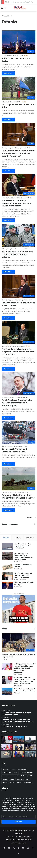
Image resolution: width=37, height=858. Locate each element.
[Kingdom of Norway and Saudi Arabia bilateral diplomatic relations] (7, 576)
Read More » (8, 73)
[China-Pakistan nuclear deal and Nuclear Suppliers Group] (7, 691)
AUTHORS (20, 840)
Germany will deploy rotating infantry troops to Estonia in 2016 (18, 496)
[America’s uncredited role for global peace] (30, 739)
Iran (4, 776)
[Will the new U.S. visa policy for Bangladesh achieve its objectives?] (30, 754)
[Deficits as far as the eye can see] (7, 567)
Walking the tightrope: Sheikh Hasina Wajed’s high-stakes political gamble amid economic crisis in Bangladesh (24, 668)
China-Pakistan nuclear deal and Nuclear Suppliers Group (24, 690)
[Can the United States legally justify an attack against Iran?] (7, 546)
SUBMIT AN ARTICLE (25, 837)
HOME (7, 837)
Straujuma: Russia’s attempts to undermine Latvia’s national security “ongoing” (18, 153)
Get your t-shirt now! (18, 593)
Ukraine (19, 782)
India (15, 772)
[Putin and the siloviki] (18, 754)
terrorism (5, 782)
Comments (30, 538)
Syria (27, 779)
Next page (29, 517)
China (13, 769)
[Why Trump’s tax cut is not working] (7, 585)
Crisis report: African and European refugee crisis (14, 450)
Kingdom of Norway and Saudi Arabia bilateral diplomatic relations (23, 575)
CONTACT (28, 840)
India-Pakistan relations (26, 772)
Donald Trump (22, 769)
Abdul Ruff (6, 102)
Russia (12, 779)
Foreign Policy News (8, 148)
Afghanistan (6, 769)
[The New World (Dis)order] (18, 747)
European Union (7, 772)
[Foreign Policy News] (18, 7)
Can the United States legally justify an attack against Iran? (23, 546)
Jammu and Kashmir (13, 776)
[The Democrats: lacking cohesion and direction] (6, 754)
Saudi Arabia (20, 779)
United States (27, 782)
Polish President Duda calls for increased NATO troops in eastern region (17, 403)
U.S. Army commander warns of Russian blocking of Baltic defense (17, 254)
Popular (6, 538)
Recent (17, 538)
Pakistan (5, 779)
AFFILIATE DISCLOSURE (18, 843)
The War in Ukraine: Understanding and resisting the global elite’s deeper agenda (23, 556)
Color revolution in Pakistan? (14, 2)
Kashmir (23, 776)
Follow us (5, 788)
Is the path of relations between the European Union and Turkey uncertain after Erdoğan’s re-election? (24, 680)
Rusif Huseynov (7, 55)
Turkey (12, 782)
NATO (30, 776)
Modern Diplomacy (8, 446)
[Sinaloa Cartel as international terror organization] (30, 747)
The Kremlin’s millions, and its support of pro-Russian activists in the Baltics (18, 352)
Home (5, 16)
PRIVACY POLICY (11, 840)
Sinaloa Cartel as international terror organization (18, 655)
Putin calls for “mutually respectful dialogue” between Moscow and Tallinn (17, 203)
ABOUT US (14, 837)
